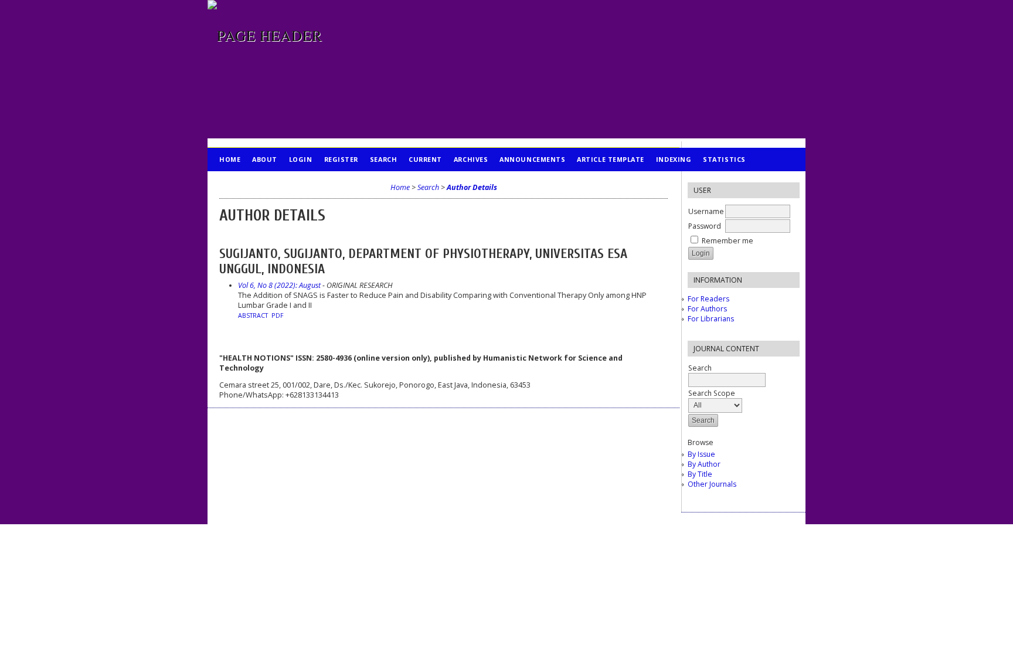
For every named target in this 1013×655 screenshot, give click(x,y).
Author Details (472, 187)
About (264, 159)
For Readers (708, 299)
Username (706, 211)
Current (425, 159)
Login (300, 159)
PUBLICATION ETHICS (257, 182)
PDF (277, 315)
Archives (471, 159)
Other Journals (712, 484)
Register (341, 159)
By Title (700, 474)
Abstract (253, 315)
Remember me (727, 241)
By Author (704, 464)
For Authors (707, 309)
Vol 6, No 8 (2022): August (279, 285)
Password (704, 226)
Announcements (532, 159)
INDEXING (673, 159)
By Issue (701, 454)
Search (383, 159)
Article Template (610, 159)
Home (229, 159)
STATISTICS (724, 159)
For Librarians (711, 319)
